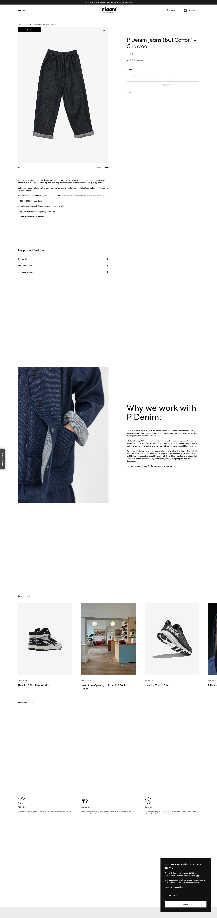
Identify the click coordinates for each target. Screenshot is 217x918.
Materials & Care (25, 265)
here (113, 814)
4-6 (153, 75)
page (176, 814)
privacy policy (177, 887)
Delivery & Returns (25, 272)
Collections (28, 24)
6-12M (135, 75)
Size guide (22, 259)
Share (129, 92)
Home (19, 24)
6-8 (172, 75)
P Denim (131, 54)
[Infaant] (108, 10)
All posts (22, 702)
